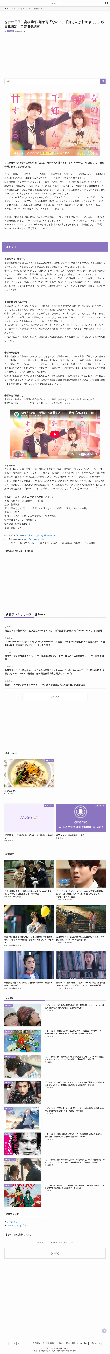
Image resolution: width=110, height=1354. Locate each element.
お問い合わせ (95, 1343)
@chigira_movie (36, 539)
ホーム (12, 1343)
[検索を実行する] (103, 81)
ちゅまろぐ (12, 1221)
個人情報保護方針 (49, 1343)
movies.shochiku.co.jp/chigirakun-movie (36, 535)
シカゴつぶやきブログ (17, 1225)
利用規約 (36, 1343)
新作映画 (10, 31)
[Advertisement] (55, 55)
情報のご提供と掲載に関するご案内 (73, 1343)
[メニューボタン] (3, 3)
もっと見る (55, 696)
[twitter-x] (57, 1253)
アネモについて (24, 1343)
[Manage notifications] (104, 1330)
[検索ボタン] (107, 3)
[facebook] (52, 1253)
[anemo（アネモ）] (55, 3)
